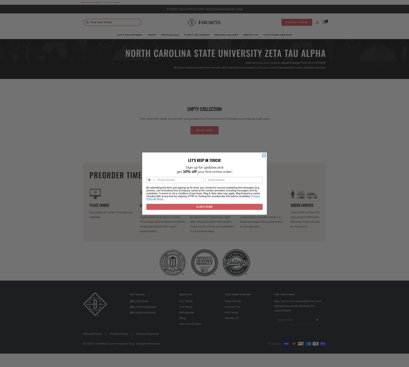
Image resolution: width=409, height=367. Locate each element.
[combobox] (151, 180)
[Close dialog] (264, 155)
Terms (159, 199)
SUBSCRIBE (204, 206)
